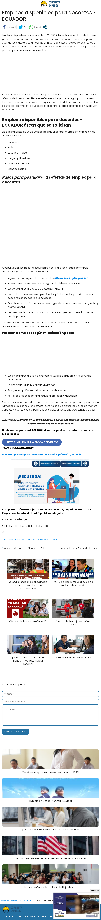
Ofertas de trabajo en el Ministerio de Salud (25, 548)
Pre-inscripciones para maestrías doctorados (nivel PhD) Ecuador (42, 454)
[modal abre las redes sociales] (44, 27)
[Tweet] (23, 27)
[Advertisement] (50, 73)
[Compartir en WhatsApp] (35, 27)
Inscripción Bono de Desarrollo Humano (78, 548)
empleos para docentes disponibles (44, 539)
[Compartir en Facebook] (8, 27)
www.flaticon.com (37, 916)
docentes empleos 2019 (14, 539)
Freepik (20, 916)
